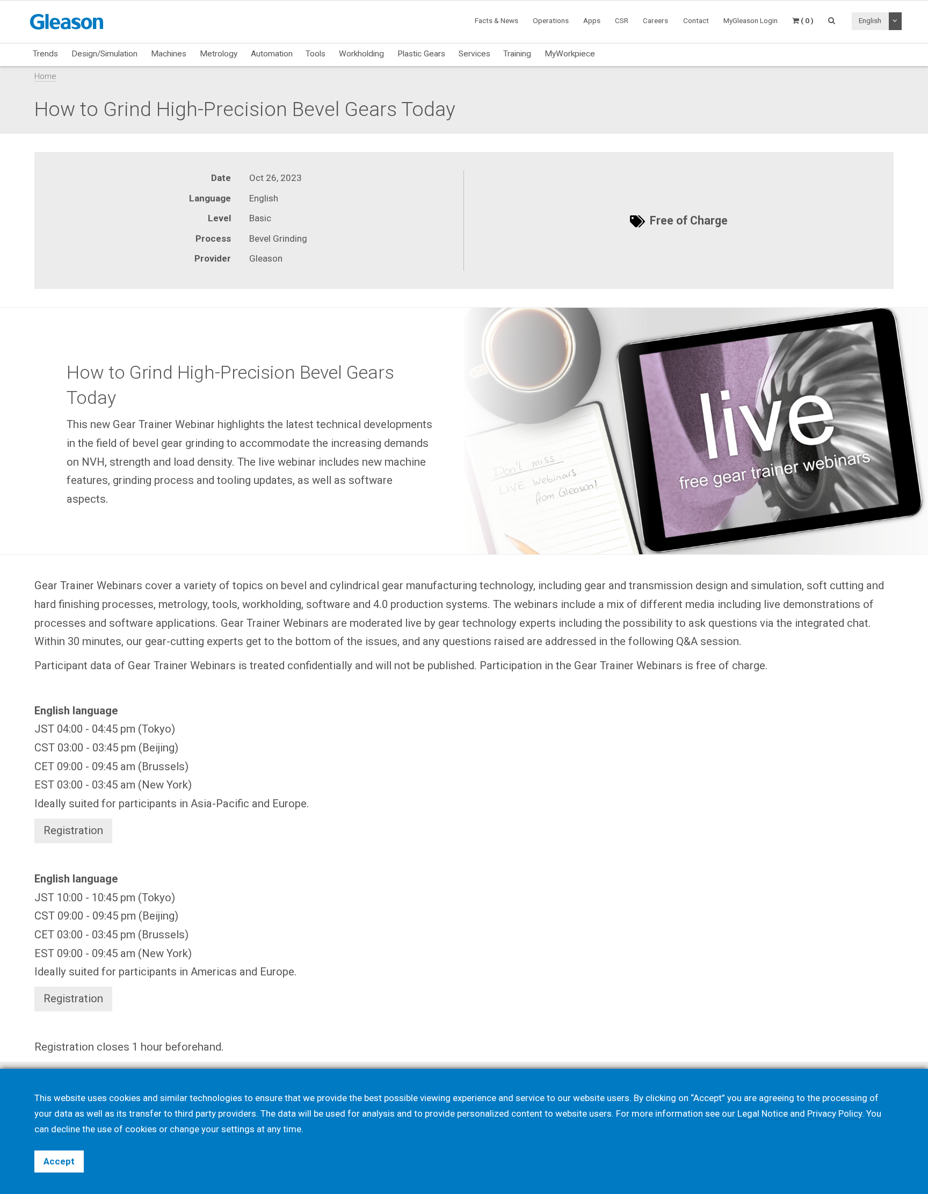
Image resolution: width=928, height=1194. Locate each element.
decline (65, 1129)
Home (45, 76)
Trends (45, 54)
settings (238, 1129)
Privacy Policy (834, 1113)
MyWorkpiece (570, 54)
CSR (621, 20)
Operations (551, 20)
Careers (655, 20)
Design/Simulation (104, 54)
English (870, 20)
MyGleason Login (750, 20)
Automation (272, 54)
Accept (59, 1161)
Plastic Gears (421, 54)
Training (517, 54)
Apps (591, 20)
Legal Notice (762, 1113)
